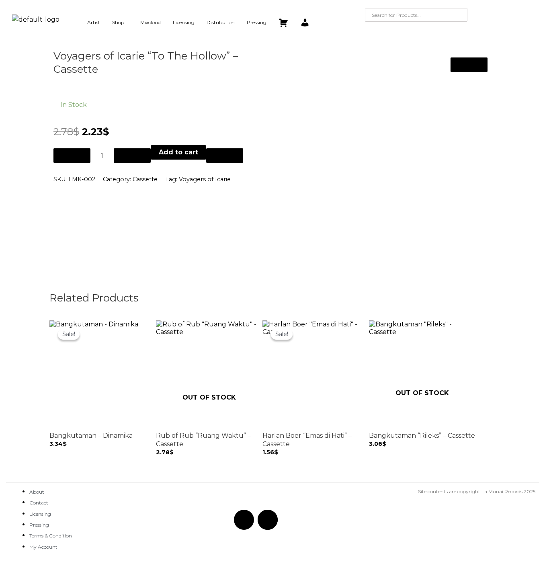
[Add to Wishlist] (224, 155)
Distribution (221, 22)
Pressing (256, 22)
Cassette (145, 179)
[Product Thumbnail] (469, 64)
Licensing (184, 22)
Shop (118, 22)
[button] (120, 22)
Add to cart (178, 152)
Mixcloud (150, 22)
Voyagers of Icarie (205, 179)
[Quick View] (56, 451)
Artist (93, 22)
